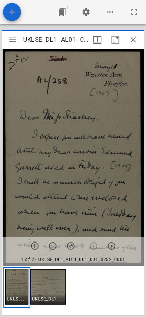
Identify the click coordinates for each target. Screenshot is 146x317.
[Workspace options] (110, 12)
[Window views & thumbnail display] (97, 40)
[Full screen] (134, 12)
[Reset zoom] (71, 246)
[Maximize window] (115, 40)
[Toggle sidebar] (13, 40)
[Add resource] (12, 12)
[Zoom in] (35, 246)
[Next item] (112, 246)
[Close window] (133, 40)
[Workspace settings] (86, 12)
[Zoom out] (53, 246)
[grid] (73, 290)
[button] (16, 287)
